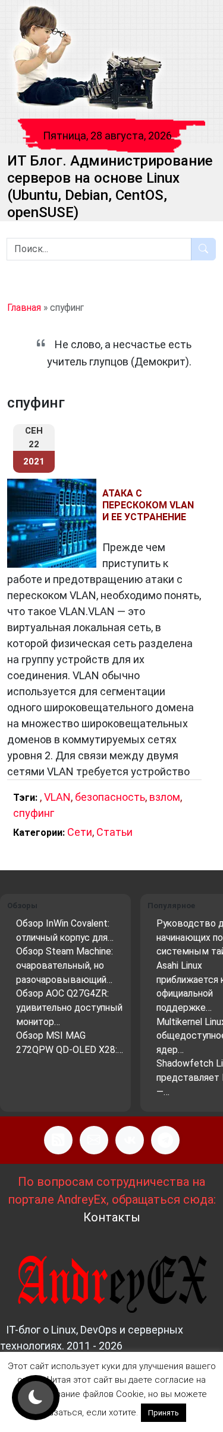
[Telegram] (165, 1140)
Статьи (114, 832)
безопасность (110, 797)
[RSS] (58, 1140)
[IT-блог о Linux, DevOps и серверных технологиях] (86, 58)
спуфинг (33, 813)
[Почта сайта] (94, 1140)
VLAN (57, 797)
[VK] (129, 1140)
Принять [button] (163, 1412)
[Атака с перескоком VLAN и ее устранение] (54, 523)
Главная (24, 307)
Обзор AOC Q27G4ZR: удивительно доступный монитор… (69, 1007)
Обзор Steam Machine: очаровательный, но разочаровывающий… (64, 965)
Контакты (111, 1217)
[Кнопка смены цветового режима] (35, 1397)
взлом (164, 797)
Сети (79, 832)
